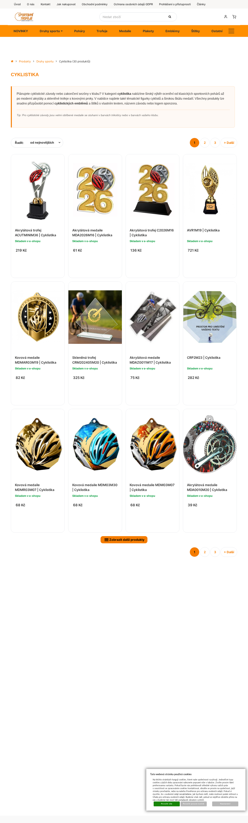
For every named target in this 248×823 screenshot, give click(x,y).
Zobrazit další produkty (126, 540)
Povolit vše (166, 804)
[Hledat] (171, 16)
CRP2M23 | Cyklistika (203, 358)
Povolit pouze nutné (193, 804)
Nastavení (225, 804)
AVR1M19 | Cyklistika (203, 230)
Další (230, 143)
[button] (231, 31)
